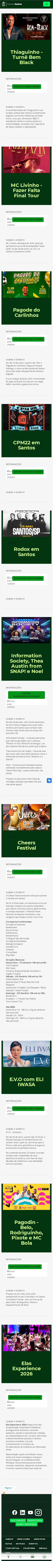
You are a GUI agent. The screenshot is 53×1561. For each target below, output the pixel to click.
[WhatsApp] (44, 1556)
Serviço (43, 1548)
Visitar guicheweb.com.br (25, 1397)
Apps (8, 1553)
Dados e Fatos (35, 1520)
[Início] (12, 4)
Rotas (8, 1544)
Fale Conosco (18, 1520)
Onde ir (9, 1539)
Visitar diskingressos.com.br (27, 695)
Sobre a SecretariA (26, 1524)
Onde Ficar (39, 1539)
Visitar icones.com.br (26, 86)
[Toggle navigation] (46, 4)
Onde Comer (23, 1539)
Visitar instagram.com (27, 872)
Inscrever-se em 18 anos (4, 1493)
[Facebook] (8, 1556)
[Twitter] (20, 1556)
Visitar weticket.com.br (28, 339)
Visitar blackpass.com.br (25, 1266)
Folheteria (29, 1548)
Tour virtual (12, 1548)
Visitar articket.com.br (28, 219)
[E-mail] (32, 1556)
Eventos (33, 1544)
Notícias (20, 1544)
